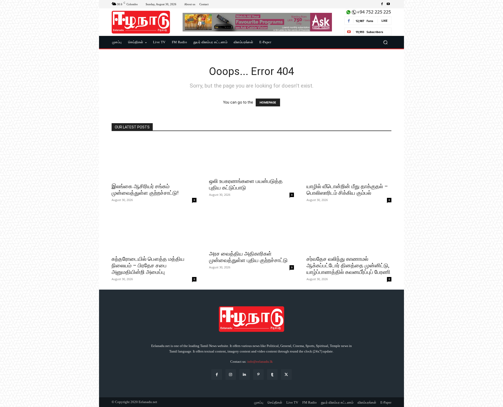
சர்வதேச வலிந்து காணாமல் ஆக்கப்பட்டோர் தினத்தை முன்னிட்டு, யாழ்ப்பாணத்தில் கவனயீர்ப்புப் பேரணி (348, 265)
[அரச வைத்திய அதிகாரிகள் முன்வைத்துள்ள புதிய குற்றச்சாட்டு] (251, 228)
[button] (385, 42)
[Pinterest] (258, 374)
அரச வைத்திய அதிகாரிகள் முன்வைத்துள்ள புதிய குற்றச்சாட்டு (248, 257)
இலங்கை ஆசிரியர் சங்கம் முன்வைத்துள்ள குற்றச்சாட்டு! (145, 189)
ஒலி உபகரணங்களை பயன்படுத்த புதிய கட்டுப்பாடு (246, 184)
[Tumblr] (272, 374)
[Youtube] (388, 4)
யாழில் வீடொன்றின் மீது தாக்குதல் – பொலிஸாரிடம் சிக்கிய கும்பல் (347, 189)
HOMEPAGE (268, 102)
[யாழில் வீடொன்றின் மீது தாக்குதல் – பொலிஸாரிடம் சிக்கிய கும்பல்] (349, 159)
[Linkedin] (244, 374)
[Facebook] (382, 4)
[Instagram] (231, 374)
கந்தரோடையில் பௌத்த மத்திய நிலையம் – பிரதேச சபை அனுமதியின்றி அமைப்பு (148, 265)
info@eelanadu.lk (260, 361)
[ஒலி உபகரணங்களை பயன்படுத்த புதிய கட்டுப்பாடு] (251, 156)
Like (384, 21)
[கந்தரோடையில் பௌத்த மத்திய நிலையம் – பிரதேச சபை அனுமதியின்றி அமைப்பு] (154, 231)
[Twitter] (286, 374)
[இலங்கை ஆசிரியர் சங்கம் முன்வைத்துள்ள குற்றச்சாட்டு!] (154, 159)
